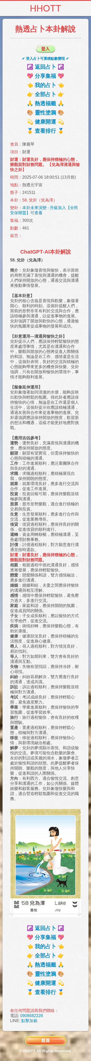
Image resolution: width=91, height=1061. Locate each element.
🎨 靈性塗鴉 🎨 (45, 112)
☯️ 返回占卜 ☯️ (45, 67)
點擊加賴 (29, 1021)
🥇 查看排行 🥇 (45, 131)
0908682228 (31, 1015)
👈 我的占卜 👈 (45, 85)
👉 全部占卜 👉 (45, 94)
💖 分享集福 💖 (45, 76)
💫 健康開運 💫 (45, 121)
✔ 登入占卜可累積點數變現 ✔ (45, 58)
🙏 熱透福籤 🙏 (45, 103)
